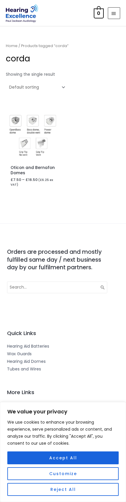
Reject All (63, 489)
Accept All (63, 458)
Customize (63, 474)
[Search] (103, 287)
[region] (63, 452)
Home (12, 45)
